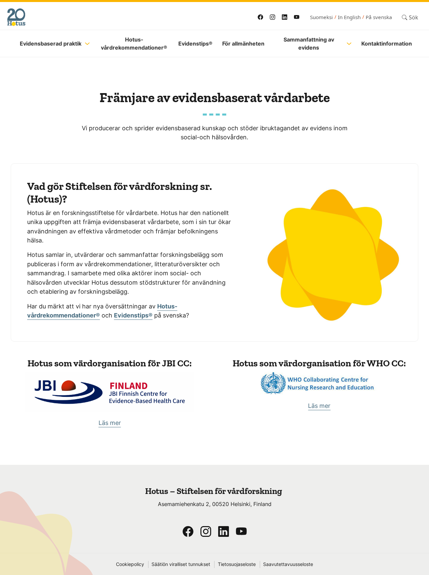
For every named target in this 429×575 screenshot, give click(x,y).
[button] (410, 17)
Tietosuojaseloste (237, 564)
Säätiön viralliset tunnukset (180, 564)
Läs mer (110, 422)
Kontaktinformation (386, 43)
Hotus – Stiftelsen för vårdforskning (214, 491)
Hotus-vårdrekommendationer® (134, 43)
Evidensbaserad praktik (50, 43)
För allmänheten (243, 43)
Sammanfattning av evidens (309, 43)
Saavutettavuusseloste (288, 564)
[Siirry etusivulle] (101, 17)
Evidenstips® (195, 43)
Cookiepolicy (130, 564)
